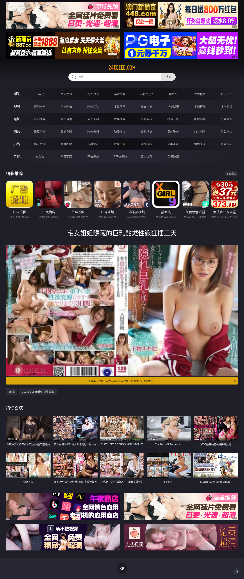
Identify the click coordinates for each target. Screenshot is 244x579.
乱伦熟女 (200, 119)
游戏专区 (119, 94)
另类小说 (173, 144)
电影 (17, 119)
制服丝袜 (146, 119)
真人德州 (66, 94)
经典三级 (173, 119)
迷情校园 (146, 144)
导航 (17, 156)
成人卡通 (93, 119)
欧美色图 (93, 131)
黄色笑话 (200, 144)
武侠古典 (119, 144)
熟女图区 (200, 131)
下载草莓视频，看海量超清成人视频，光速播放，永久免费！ (122, 381)
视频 (17, 106)
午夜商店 (66, 156)
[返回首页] (236, 571)
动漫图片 (119, 131)
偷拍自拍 (66, 119)
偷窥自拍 (39, 131)
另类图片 (226, 131)
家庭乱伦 (66, 144)
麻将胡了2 (146, 94)
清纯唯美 (173, 131)
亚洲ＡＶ (39, 106)
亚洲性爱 (39, 119)
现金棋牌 (200, 94)
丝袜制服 (173, 106)
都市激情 (39, 144)
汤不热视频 (120, 156)
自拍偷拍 (66, 106)
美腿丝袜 (146, 131)
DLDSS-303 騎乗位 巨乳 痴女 (38, 391)
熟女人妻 (146, 106)
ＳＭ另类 (226, 106)
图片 (17, 131)
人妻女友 (93, 144)
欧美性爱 (119, 119)
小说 (17, 143)
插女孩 (39, 156)
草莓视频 (93, 156)
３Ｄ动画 (119, 106)
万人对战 (93, 94)
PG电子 (39, 94)
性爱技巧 (226, 144)
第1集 (11, 391)
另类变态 (226, 119)
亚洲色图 (66, 131)
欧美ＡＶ (93, 106)
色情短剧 (173, 156)
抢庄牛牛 (226, 94)
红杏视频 (146, 156)
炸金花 (173, 94)
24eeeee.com (122, 67)
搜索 (168, 77)
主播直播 (200, 106)
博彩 (17, 94)
